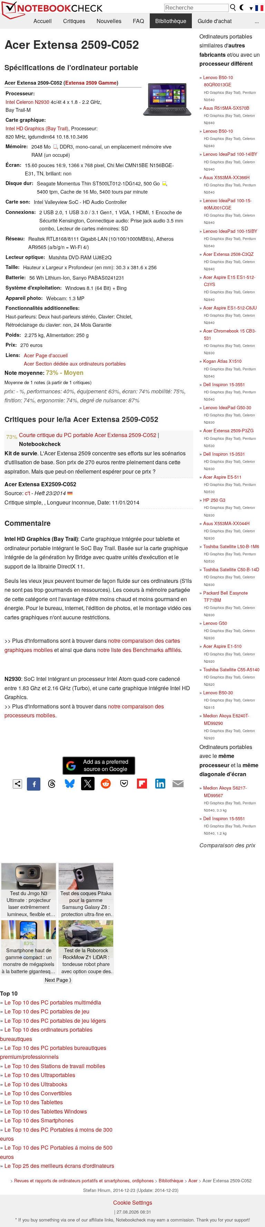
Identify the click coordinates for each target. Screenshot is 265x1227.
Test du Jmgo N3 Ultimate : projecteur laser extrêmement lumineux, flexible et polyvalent (29, 903)
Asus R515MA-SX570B (226, 108)
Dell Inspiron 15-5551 (224, 818)
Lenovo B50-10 (218, 131)
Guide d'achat (215, 21)
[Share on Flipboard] (141, 783)
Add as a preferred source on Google (105, 765)
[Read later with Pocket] (123, 783)
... (257, 21)
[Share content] (17, 784)
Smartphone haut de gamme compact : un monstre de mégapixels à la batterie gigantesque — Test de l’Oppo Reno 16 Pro (29, 961)
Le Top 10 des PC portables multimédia (52, 1002)
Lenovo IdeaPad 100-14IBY (230, 154)
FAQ (138, 21)
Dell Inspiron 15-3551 (224, 384)
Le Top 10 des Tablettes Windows (45, 1111)
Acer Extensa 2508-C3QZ (228, 254)
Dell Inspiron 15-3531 (224, 453)
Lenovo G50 (215, 623)
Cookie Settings (132, 1202)
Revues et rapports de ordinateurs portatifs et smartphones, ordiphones (84, 1180)
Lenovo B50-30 (218, 692)
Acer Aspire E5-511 (222, 477)
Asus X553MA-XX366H (226, 177)
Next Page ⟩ (58, 979)
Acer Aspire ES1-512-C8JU (230, 307)
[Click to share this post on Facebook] (33, 784)
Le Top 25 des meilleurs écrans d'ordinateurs (59, 1166)
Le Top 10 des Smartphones (38, 1120)
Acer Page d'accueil (46, 355)
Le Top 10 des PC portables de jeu (46, 1011)
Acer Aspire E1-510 (222, 646)
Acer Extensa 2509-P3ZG (228, 430)
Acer (192, 1180)
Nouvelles (109, 21)
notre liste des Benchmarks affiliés (139, 650)
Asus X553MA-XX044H (226, 523)
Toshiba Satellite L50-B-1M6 (231, 546)
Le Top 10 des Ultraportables (39, 1075)
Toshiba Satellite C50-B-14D (231, 569)
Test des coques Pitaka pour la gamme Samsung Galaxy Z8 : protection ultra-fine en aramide (85, 903)
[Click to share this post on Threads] (51, 784)
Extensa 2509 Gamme (91, 82)
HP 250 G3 (214, 500)
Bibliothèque (170, 21)
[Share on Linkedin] (160, 783)
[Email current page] (178, 784)
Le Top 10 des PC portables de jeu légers (55, 1020)
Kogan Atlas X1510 (222, 361)
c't (27, 493)
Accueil (42, 21)
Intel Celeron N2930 (27, 101)
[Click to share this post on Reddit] (105, 783)
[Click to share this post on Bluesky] (69, 784)
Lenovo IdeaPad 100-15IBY (230, 231)
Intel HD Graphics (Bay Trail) (37, 128)
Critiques (74, 21)
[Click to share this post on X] (87, 783)
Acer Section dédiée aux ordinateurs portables (75, 363)
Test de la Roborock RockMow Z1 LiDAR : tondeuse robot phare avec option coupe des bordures (86, 961)
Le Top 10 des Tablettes (33, 1102)
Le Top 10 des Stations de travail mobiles (54, 1066)
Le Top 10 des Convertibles (38, 1093)
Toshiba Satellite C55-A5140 (231, 669)
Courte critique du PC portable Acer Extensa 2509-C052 (87, 435)
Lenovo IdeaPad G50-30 (227, 407)
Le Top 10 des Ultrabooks (35, 1084)
